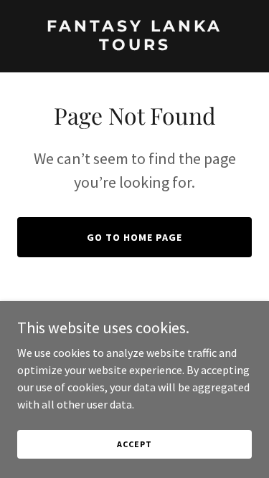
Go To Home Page (134, 237)
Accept (134, 444)
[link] (134, 46)
